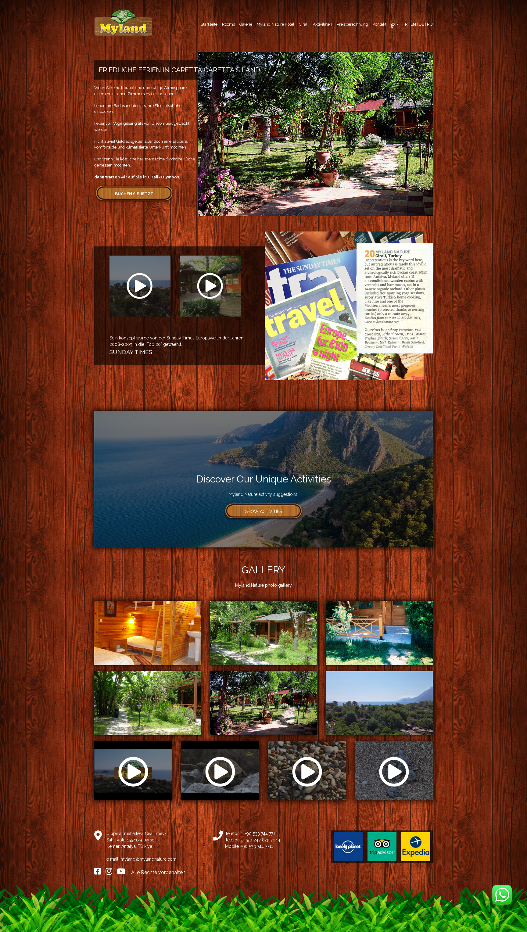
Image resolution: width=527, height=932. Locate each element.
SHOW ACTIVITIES (263, 511)
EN (413, 24)
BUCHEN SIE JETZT (134, 194)
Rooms (228, 24)
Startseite (209, 24)
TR (405, 24)
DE (421, 24)
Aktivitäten (322, 24)
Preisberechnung (352, 24)
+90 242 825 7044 (263, 839)
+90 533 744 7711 (261, 833)
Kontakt (379, 24)
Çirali (303, 24)
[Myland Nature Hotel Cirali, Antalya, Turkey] (123, 23)
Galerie (245, 24)
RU (430, 24)
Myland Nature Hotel (275, 24)
